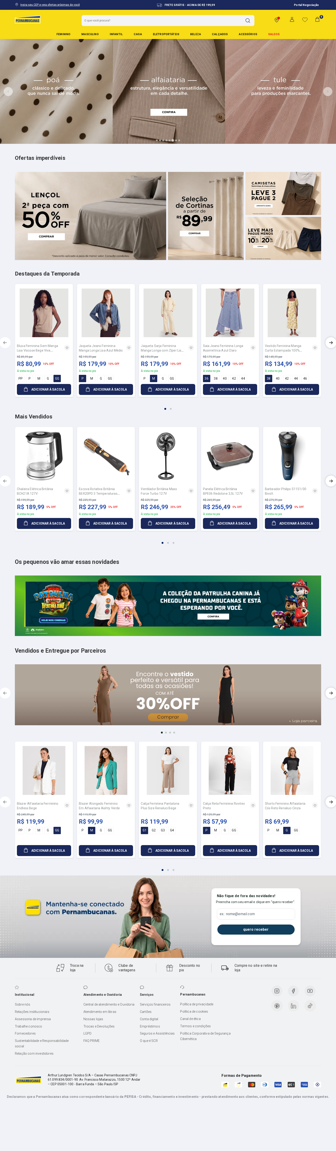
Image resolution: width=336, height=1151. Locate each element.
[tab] (157, 140)
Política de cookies (194, 1011)
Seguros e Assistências (157, 1033)
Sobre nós (22, 1004)
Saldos (274, 34)
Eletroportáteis (166, 34)
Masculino (90, 34)
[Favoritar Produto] (67, 348)
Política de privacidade (196, 1004)
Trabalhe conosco (28, 1026)
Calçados (220, 34)
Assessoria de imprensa (33, 1019)
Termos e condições (195, 1026)
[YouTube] (309, 990)
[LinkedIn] (293, 1006)
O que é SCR (149, 1041)
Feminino (63, 34)
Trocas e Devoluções (99, 1026)
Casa (138, 34)
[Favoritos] (305, 20)
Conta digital (149, 1019)
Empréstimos (150, 1026)
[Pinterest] (277, 1006)
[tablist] (168, 406)
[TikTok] (310, 1006)
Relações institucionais (32, 1012)
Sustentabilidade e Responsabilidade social (42, 1043)
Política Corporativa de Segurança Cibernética (205, 1036)
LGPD (87, 1033)
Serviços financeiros (155, 1004)
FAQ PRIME (91, 1041)
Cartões (146, 1012)
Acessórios (248, 34)
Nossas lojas (93, 1019)
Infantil (116, 34)
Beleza (195, 34)
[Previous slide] (8, 91)
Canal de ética (190, 1019)
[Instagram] (276, 990)
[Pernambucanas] (27, 19)
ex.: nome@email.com (237, 914)
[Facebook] (293, 990)
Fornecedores (25, 1033)
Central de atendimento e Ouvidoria (108, 1004)
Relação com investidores (34, 1053)
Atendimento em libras (99, 1012)
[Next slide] (327, 91)
